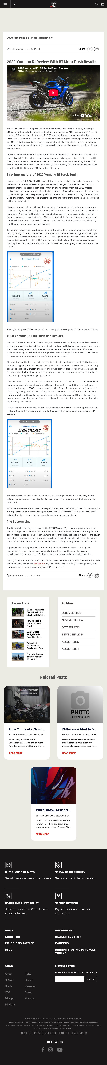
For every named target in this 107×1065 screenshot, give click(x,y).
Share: (82, 48)
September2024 (72, 634)
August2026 (70, 641)
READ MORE (15, 753)
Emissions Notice (19, 943)
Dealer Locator (68, 937)
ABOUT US (12, 937)
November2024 (72, 620)
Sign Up (91, 979)
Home (9, 930)
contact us (39, 563)
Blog (9, 949)
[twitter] (96, 49)
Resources (64, 930)
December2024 (72, 612)
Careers (62, 943)
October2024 (71, 627)
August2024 (70, 648)
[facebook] (90, 49)
